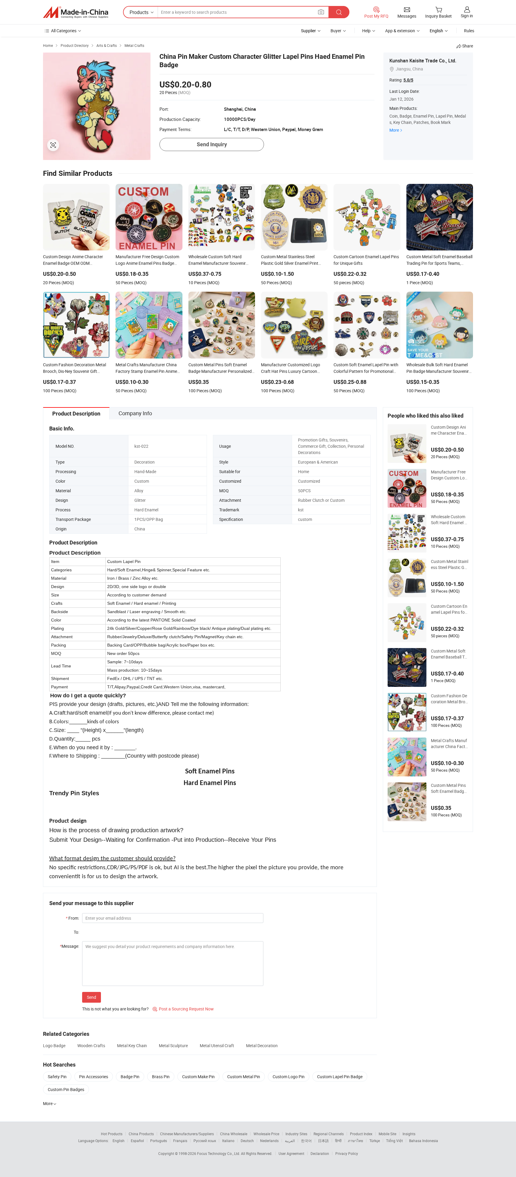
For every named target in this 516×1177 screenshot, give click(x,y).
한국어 (306, 1140)
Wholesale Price (266, 1133)
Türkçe (374, 1140)
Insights (409, 1133)
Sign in (467, 16)
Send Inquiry (212, 144)
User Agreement (291, 1153)
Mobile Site (387, 1133)
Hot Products (111, 1133)
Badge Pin (130, 1076)
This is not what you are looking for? (115, 1009)
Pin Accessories (93, 1076)
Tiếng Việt (394, 1140)
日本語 (323, 1140)
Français (180, 1140)
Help (366, 30)
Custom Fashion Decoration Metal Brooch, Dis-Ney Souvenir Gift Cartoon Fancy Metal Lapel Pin (449, 699)
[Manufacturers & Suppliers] (75, 12)
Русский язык (205, 1140)
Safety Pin (57, 1076)
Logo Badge (54, 1045)
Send (91, 997)
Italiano (228, 1140)
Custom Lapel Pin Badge (340, 1076)
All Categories (63, 30)
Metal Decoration (262, 1045)
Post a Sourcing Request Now (183, 1009)
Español (137, 1140)
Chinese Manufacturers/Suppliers (187, 1133)
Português (158, 1140)
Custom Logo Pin (289, 1076)
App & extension (400, 30)
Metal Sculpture (173, 1045)
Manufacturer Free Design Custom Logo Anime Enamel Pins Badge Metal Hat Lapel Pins (449, 475)
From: (72, 918)
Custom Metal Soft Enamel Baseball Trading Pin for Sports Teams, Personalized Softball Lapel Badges (449, 654)
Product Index (361, 1133)
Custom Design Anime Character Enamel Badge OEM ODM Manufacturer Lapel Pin (449, 430)
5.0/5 (408, 80)
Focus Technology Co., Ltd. (219, 1153)
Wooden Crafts (91, 1045)
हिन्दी (338, 1140)
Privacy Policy (346, 1153)
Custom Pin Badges (66, 1089)
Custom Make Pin (198, 1076)
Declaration (320, 1153)
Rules (469, 30)
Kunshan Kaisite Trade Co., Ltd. (422, 60)
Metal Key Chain (132, 1045)
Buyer (336, 30)
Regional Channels (329, 1133)
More (394, 130)
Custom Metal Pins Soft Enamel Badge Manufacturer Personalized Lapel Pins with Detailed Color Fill (449, 788)
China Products (141, 1133)
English (119, 1140)
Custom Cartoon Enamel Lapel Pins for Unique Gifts (449, 609)
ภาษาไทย (355, 1140)
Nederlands (269, 1140)
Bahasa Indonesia (423, 1140)
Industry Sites (296, 1133)
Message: (69, 946)
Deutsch (247, 1140)
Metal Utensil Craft (217, 1045)
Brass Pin (161, 1076)
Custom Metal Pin (243, 1076)
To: (76, 932)
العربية (290, 1140)
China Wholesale (233, 1133)
